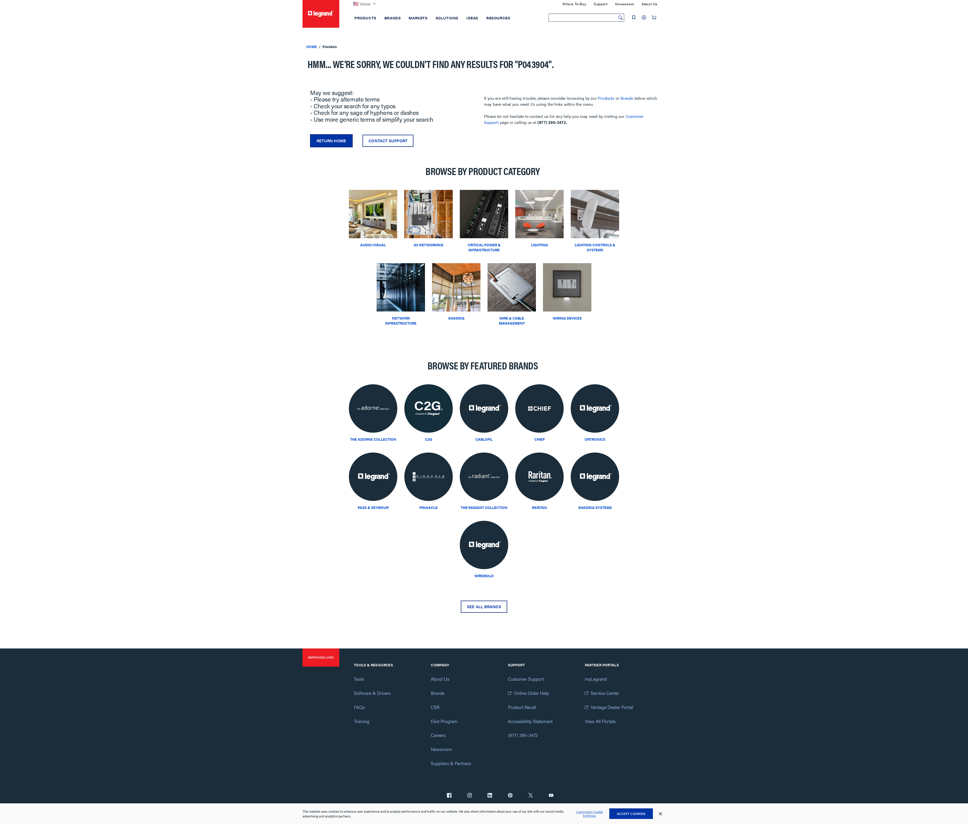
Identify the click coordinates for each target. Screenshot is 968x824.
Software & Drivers (372, 693)
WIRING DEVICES (567, 318)
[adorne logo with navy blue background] (373, 410)
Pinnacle (428, 507)
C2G (428, 439)
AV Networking (428, 244)
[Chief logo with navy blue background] (539, 410)
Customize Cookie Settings (589, 813)
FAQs (359, 707)
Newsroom (441, 749)
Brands (626, 98)
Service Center (605, 693)
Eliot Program (444, 721)
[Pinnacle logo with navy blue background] (428, 478)
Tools (359, 679)
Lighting (539, 244)
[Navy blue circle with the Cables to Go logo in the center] (428, 410)
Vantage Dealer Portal (612, 707)
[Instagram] (470, 796)
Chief (539, 439)
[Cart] (653, 17)
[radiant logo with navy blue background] (484, 478)
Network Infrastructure (400, 321)
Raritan (539, 507)
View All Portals (600, 721)
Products (606, 98)
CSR (435, 707)
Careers (438, 735)
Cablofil (484, 439)
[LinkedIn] (490, 796)
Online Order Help (531, 693)
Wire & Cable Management (512, 321)
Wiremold (484, 575)
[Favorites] (633, 17)
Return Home (331, 141)
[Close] (660, 813)
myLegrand (596, 679)
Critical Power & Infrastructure (484, 247)
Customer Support (526, 679)
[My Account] (643, 17)
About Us (440, 679)
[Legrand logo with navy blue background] (484, 410)
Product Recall (522, 707)
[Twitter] (531, 796)
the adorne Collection (373, 439)
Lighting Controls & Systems (595, 247)
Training (361, 721)
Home (311, 46)
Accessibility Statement (530, 721)
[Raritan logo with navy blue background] (539, 478)
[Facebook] (449, 796)
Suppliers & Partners (451, 763)
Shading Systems (595, 507)
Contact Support (388, 141)
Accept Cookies (631, 813)
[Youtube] (551, 796)
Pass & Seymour (373, 507)
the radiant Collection (484, 507)
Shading (456, 318)
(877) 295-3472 (523, 735)
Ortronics (595, 439)
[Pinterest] (510, 796)
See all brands (484, 606)
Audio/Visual (373, 244)
